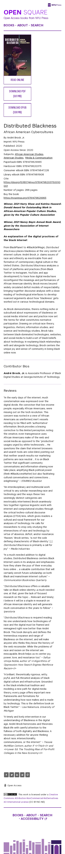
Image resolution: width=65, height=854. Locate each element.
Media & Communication (38, 157)
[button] (6, 774)
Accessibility (32, 819)
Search (37, 25)
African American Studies (29, 154)
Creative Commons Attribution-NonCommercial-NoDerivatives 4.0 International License (31, 798)
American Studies (14, 157)
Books (9, 25)
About (22, 25)
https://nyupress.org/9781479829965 (25, 197)
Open (26, 12)
